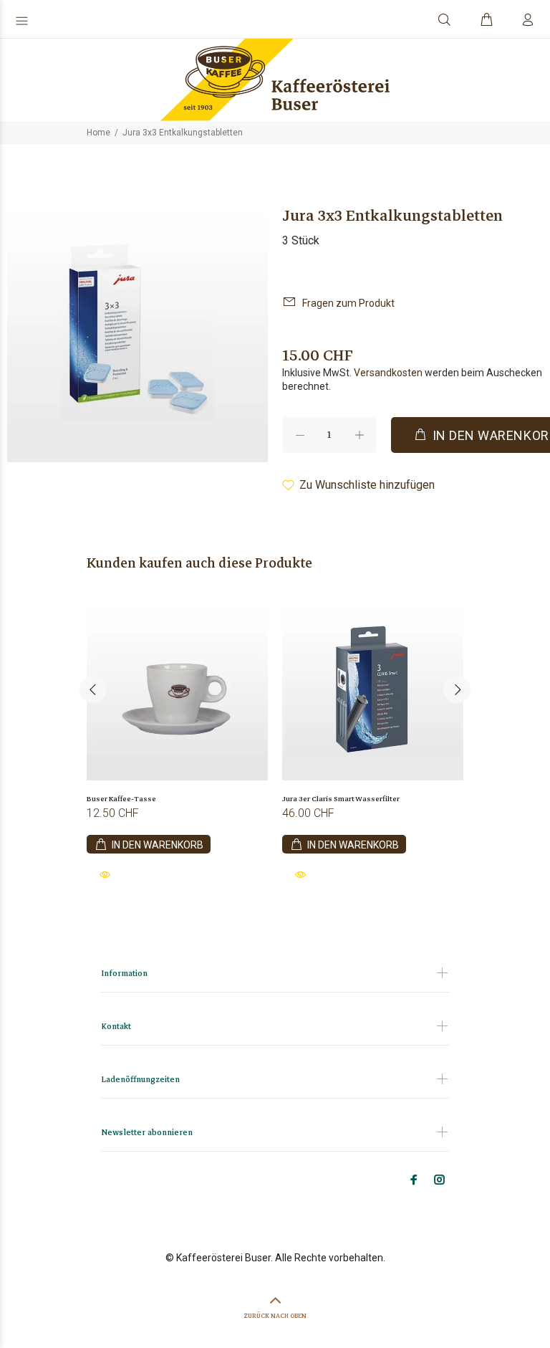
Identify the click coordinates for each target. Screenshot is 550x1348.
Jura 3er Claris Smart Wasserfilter (341, 799)
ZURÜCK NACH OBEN (275, 1316)
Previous (93, 689)
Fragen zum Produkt (348, 303)
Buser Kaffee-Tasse (121, 799)
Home (98, 133)
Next (457, 689)
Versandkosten (388, 372)
